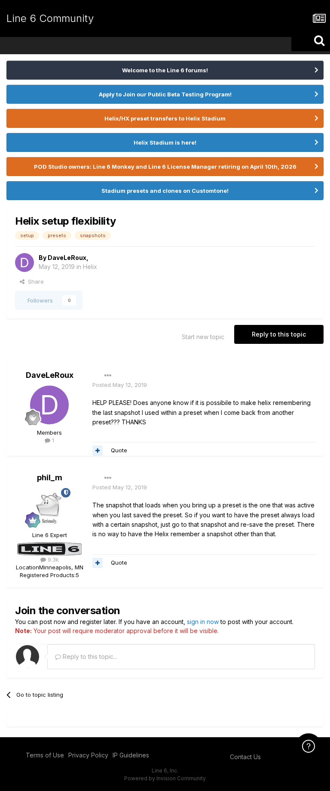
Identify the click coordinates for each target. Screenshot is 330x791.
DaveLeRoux (67, 257)
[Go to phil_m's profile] (49, 507)
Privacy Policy (88, 755)
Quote (119, 450)
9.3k (52, 559)
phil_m (49, 477)
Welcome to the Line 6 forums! (165, 70)
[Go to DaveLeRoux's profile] (24, 262)
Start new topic (203, 336)
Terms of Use (45, 755)
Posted (119, 384)
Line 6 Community (50, 18)
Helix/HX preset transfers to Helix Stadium (165, 118)
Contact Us (245, 756)
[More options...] (107, 376)
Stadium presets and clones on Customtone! (165, 190)
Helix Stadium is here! (165, 142)
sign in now (203, 621)
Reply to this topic (279, 334)
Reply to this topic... (89, 656)
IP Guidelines (131, 755)
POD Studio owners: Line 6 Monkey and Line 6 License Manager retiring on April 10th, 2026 (165, 166)
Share (34, 281)
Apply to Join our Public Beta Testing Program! (165, 94)
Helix (90, 266)
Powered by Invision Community (165, 778)
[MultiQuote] (97, 450)
